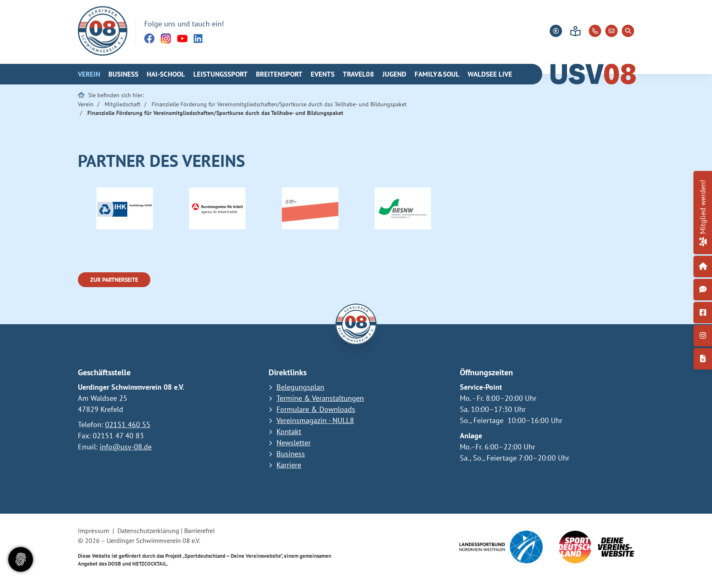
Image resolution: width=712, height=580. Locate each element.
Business (123, 74)
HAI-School (166, 74)
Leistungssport (220, 74)
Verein (89, 74)
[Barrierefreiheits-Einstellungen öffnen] (556, 31)
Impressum (93, 530)
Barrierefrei (199, 530)
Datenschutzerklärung (148, 530)
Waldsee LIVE (490, 74)
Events (323, 74)
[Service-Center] (703, 266)
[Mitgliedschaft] (702, 240)
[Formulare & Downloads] (703, 359)
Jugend (394, 74)
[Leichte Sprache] (575, 31)
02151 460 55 (127, 424)
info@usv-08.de (126, 446)
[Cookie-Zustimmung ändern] (20, 559)
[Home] (102, 31)
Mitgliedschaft (123, 104)
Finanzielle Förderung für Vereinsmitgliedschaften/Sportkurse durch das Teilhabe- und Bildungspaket (279, 104)
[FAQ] (703, 289)
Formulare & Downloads (315, 409)
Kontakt (288, 431)
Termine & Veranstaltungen (320, 398)
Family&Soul (437, 74)
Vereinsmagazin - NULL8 (315, 420)
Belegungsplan (300, 387)
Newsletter (293, 442)
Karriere (288, 465)
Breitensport (279, 74)
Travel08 (358, 74)
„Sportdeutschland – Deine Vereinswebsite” (232, 555)
